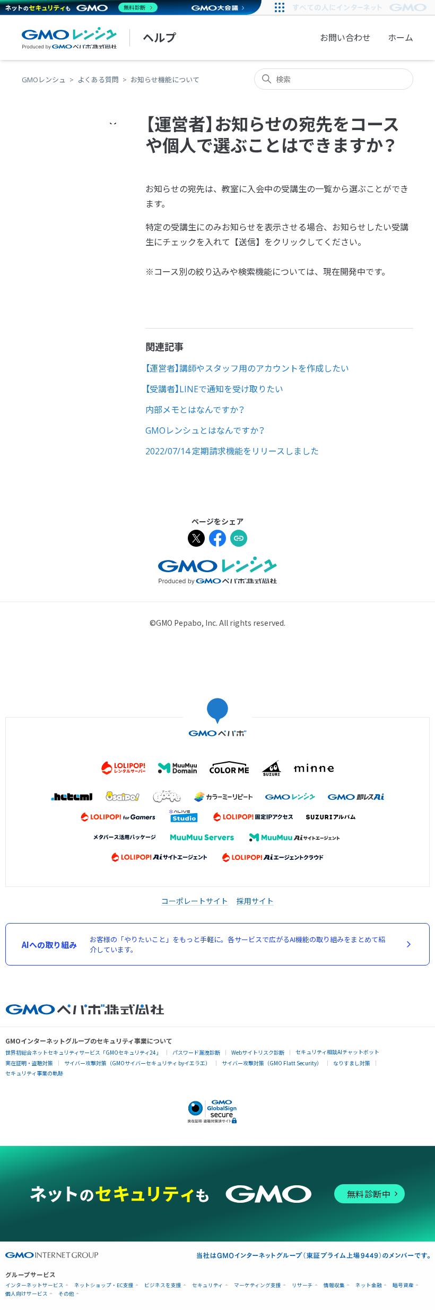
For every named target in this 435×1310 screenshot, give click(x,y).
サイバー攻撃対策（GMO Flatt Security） (272, 1063)
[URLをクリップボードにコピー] (238, 539)
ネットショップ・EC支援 (104, 1285)
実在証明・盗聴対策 (29, 1063)
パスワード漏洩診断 (196, 1052)
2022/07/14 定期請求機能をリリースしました (232, 451)
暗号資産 (403, 1285)
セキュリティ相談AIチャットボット (337, 1052)
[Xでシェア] (196, 539)
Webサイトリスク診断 (257, 1052)
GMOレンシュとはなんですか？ (205, 430)
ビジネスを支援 (162, 1285)
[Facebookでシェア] (217, 539)
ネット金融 (368, 1285)
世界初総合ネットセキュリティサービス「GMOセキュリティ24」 (83, 1052)
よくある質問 (98, 79)
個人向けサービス (26, 1293)
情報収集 (334, 1285)
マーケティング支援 (257, 1285)
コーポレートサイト (194, 900)
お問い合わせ (345, 38)
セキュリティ (207, 1285)
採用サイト (255, 900)
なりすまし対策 (351, 1063)
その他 (66, 1293)
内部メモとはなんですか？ (195, 410)
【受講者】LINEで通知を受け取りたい (214, 389)
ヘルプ (159, 37)
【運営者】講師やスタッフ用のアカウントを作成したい (247, 368)
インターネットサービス (34, 1285)
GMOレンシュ (44, 79)
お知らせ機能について (164, 79)
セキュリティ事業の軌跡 (34, 1073)
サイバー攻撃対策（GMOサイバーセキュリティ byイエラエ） (137, 1063)
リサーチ (302, 1285)
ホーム (400, 38)
